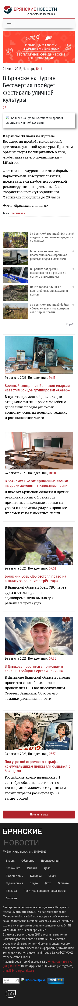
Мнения (32, 868)
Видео (34, 883)
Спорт (52, 875)
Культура (36, 875)
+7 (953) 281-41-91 (58, 961)
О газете (63, 883)
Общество (27, 860)
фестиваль (18, 213)
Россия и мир (14, 875)
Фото (47, 883)
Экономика (13, 868)
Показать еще (39, 814)
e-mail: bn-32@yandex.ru (18, 970)
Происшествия (50, 860)
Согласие (11, 898)
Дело (47, 868)
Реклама (11, 891)
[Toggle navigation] (9, 23)
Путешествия (14, 883)
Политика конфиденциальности (45, 891)
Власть (10, 860)
